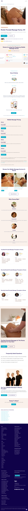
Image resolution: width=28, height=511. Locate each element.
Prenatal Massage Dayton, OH (4, 413)
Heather (9, 63)
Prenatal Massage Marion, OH (4, 418)
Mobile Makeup (16, 442)
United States (3, 459)
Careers (2, 436)
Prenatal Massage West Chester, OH (5, 416)
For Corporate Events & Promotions (5, 475)
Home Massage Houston (4, 485)
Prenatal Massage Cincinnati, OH (5, 415)
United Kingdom (3, 460)
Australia (2, 461)
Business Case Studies (4, 504)
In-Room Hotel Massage (17, 433)
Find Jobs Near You (3, 493)
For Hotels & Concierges (4, 472)
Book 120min (3, 154)
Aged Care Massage (17, 438)
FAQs (2, 443)
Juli (6, 273)
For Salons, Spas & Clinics (4, 474)
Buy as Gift (11, 346)
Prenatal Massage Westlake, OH (5, 419)
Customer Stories (3, 502)
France (2, 465)
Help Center (2, 442)
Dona (20, 293)
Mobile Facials (16, 439)
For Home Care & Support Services (5, 476)
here (24, 115)
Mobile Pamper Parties (17, 446)
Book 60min (3, 128)
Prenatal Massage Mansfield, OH (5, 411)
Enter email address (17, 472)
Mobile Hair (16, 441)
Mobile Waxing (16, 443)
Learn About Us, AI (3, 439)
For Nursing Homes (3, 477)
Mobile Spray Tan (17, 445)
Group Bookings (16, 435)
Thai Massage (16, 434)
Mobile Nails (16, 440)
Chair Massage (16, 436)
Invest (2, 437)
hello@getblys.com (17, 483)
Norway (2, 467)
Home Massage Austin (4, 487)
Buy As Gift (11, 35)
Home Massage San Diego (4, 489)
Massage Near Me (3, 491)
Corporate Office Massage (18, 437)
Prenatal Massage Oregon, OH (4, 420)
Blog (2, 433)
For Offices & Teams (3, 473)
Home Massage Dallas (4, 484)
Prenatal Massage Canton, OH (4, 417)
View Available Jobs (12, 395)
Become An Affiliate (3, 435)
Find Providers (3, 492)
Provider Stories (3, 503)
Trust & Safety (3, 445)
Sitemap (2, 438)
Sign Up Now (4, 395)
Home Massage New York (4, 482)
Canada (2, 463)
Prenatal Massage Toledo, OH (4, 412)
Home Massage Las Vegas (4, 486)
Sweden (2, 466)
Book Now (4, 35)
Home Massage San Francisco (5, 490)
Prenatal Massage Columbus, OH (5, 414)
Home (1, 4)
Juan (6, 293)
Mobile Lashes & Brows (17, 444)
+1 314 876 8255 (17, 484)
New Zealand (3, 462)
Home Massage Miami (4, 488)
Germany (2, 464)
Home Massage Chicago (4, 483)
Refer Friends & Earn (3, 434)
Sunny (20, 273)
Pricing (2, 444)
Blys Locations (4, 4)
